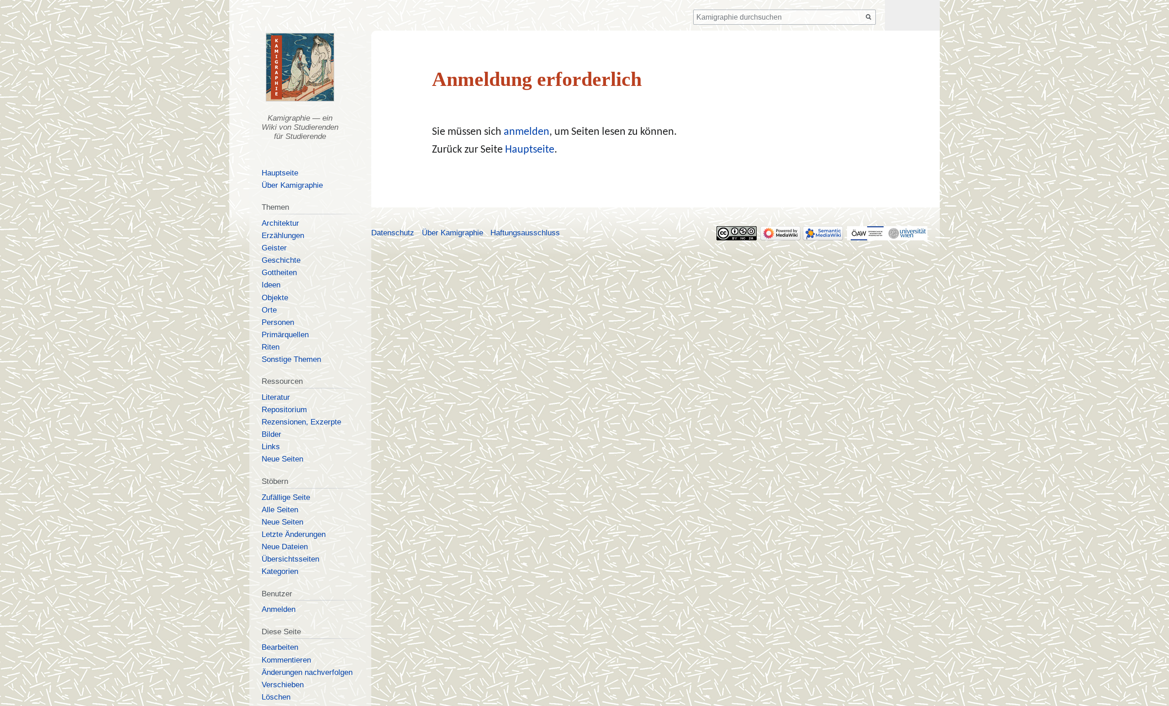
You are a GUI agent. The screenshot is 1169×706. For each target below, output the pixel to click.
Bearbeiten (280, 647)
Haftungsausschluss (525, 232)
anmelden (526, 132)
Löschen (276, 697)
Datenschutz (392, 232)
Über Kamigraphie (292, 185)
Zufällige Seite (286, 497)
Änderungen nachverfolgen (307, 672)
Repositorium (284, 409)
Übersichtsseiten (290, 559)
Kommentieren (286, 660)
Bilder (271, 434)
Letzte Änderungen (294, 534)
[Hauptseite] (300, 67)
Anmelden (278, 609)
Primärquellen (285, 334)
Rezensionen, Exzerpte (301, 422)
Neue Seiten (282, 459)
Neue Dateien (285, 546)
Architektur (280, 223)
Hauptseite (529, 149)
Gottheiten (279, 272)
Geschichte (281, 260)
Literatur (276, 397)
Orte (269, 310)
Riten (270, 347)
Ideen (271, 285)
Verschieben (283, 684)
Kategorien (280, 571)
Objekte (275, 297)
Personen (278, 322)
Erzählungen (283, 235)
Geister (274, 248)
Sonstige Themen (291, 359)
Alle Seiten (280, 509)
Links (271, 446)
